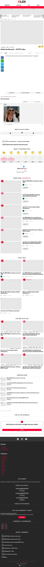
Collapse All (31, 101)
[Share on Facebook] (2, 57)
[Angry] (39, 47)
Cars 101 (3, 460)
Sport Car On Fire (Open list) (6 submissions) (16, 387)
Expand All (25, 101)
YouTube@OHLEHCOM (22, 497)
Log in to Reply (9, 124)
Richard (4, 526)
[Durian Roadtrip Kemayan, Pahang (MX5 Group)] (11, 235)
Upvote (10, 133)
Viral (16, 348)
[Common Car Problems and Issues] (11, 304)
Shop (38, 5)
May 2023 (4, 447)
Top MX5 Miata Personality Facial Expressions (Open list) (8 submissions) (38, 16)
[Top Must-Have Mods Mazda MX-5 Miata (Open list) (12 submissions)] (11, 247)
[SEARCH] (39, 7)
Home (18, 563)
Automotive (26, 178)
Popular (18, 5)
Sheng (4, 527)
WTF (19, 348)
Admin (4, 525)
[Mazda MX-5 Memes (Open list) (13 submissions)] (11, 285)
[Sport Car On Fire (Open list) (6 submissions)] (27, 11)
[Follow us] (37, 7)
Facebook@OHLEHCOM (22, 488)
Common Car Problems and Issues (10, 311)
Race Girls (4, 469)
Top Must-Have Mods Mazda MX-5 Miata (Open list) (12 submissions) (32, 243)
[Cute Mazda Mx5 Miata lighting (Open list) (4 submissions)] (16, 11)
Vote (24, 348)
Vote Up (4, 124)
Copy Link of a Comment (9, 105)
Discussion (4, 461)
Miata (34, 347)
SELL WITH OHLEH (23, 563)
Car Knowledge (5, 457)
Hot (29, 5)
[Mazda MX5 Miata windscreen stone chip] (5, 11)
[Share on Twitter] (2, 63)
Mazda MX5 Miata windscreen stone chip (16, 378)
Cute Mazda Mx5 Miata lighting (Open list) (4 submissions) (16, 16)
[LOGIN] (42, 7)
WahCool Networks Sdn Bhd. (24, 561)
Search (42, 411)
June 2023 (4, 446)
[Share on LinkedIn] (2, 67)
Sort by (35, 101)
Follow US (22, 490)
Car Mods (30, 347)
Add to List (25, 201)
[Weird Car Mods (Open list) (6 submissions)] (33, 285)
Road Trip (4, 470)
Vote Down (6, 124)
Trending (7, 5)
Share (2, 22)
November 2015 (5, 450)
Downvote (33, 133)
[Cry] (42, 47)
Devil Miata (4, 557)
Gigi (4, 524)
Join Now (22, 517)
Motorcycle (4, 466)
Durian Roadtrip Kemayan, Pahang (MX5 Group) (17, 397)
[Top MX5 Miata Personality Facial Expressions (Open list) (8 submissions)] (38, 11)
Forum (3, 462)
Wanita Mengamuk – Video (8, 551)
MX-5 (37, 347)
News (3, 468)
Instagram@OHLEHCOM (22, 493)
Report (42, 124)
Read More (25, 187)
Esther (4, 528)
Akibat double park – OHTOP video (9, 548)
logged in (7, 96)
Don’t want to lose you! (7, 545)
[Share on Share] (2, 70)
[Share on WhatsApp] (2, 60)
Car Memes (4, 458)
